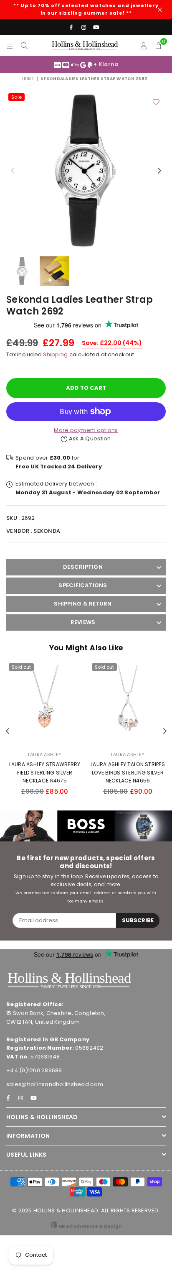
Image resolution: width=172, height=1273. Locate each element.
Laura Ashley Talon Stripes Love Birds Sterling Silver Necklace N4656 (128, 772)
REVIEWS (83, 622)
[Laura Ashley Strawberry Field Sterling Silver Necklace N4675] (45, 703)
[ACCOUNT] (144, 45)
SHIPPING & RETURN (82, 604)
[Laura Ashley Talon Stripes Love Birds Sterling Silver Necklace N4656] (128, 703)
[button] (158, 45)
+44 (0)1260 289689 (34, 1070)
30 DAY (121, 64)
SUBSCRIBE (138, 920)
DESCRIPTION (83, 567)
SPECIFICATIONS (82, 585)
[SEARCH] (24, 45)
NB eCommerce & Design (89, 1226)
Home (28, 79)
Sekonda (46, 531)
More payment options (86, 430)
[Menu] (10, 45)
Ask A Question (89, 438)
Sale (16, 97)
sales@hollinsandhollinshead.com (54, 1084)
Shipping (55, 354)
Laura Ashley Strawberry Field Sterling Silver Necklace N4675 (45, 772)
